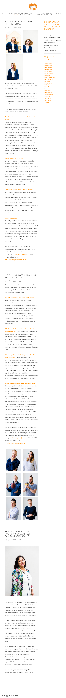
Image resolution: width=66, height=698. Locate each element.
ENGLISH (49, 14)
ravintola (47, 89)
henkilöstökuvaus (49, 73)
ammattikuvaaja (48, 60)
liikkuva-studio (48, 79)
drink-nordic (48, 68)
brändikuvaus (48, 66)
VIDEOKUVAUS (57, 13)
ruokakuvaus (48, 93)
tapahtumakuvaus (49, 95)
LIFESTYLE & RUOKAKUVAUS (43, 13)
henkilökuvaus (48, 71)
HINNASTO (30, 14)
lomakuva (47, 81)
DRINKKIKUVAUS (14, 13)
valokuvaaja (47, 98)
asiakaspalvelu (48, 62)
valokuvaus (47, 100)
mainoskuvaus (48, 83)
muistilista (47, 85)
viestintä (46, 102)
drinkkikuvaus (48, 69)
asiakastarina (48, 64)
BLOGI (16, 14)
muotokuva (47, 87)
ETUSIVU (4, 13)
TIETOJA (22, 14)
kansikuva (47, 75)
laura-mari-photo (49, 77)
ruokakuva (47, 91)
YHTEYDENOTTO (40, 14)
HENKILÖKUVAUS (26, 13)
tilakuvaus (47, 96)
